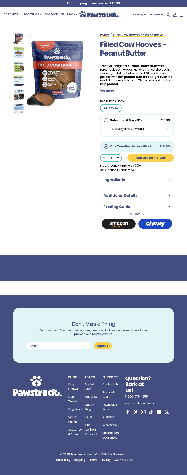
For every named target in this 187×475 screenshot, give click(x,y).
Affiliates (108, 417)
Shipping (79, 460)
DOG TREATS (31, 14)
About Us (91, 397)
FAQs (88, 417)
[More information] (135, 168)
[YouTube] (159, 412)
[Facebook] (127, 412)
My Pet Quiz (139, 14)
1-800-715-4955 (136, 396)
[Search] (168, 15)
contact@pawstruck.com (143, 403)
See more (107, 91)
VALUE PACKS (69, 14)
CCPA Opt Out (123, 460)
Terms (92, 460)
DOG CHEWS (11, 14)
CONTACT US (156, 14)
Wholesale (109, 425)
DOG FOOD (51, 14)
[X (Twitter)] (167, 412)
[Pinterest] (135, 412)
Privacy (105, 460)
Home (104, 35)
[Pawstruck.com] (99, 14)
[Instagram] (143, 412)
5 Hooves (111, 108)
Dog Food (74, 409)
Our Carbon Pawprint (91, 429)
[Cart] (181, 15)
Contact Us (110, 384)
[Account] (175, 15)
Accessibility (62, 460)
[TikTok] (151, 412)
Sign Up (102, 346)
